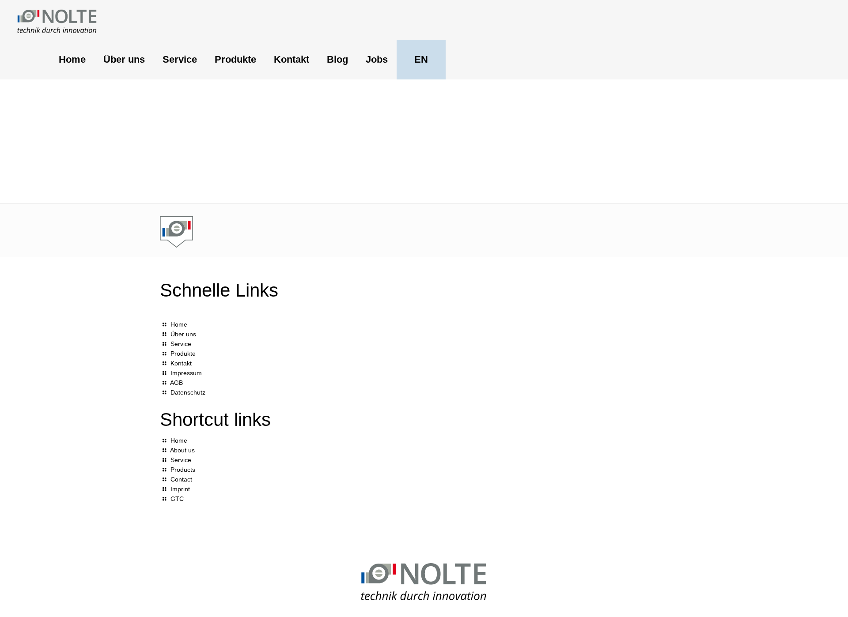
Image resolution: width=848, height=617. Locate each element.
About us (182, 450)
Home (178, 324)
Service (180, 343)
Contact (181, 479)
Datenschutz (187, 392)
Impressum (186, 372)
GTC (177, 498)
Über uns (183, 334)
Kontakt (181, 363)
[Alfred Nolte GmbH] (57, 20)
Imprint (180, 489)
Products (182, 469)
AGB (176, 382)
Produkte (183, 353)
